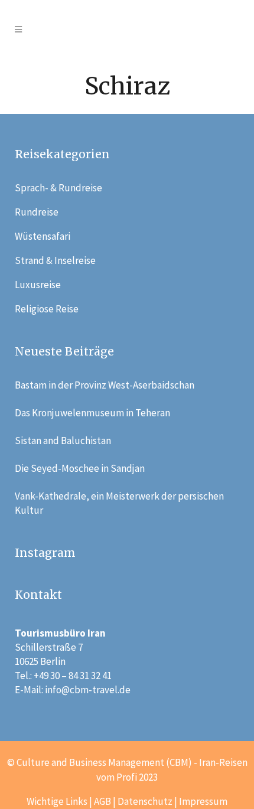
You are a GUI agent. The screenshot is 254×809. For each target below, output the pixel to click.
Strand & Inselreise (55, 260)
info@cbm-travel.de (88, 689)
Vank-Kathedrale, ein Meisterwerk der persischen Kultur (119, 503)
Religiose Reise (47, 308)
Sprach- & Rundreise (58, 187)
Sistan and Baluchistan (63, 440)
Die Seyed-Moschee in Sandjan (80, 468)
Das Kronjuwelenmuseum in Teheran (92, 412)
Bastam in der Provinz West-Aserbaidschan (104, 385)
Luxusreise (38, 284)
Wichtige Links (57, 801)
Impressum (203, 801)
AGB (102, 801)
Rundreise (36, 211)
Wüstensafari (42, 236)
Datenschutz (145, 801)
